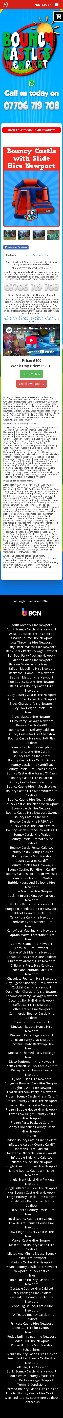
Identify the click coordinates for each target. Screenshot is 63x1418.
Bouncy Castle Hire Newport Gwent (31, 812)
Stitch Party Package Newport (31, 1380)
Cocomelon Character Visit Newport (31, 991)
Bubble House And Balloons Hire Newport (31, 884)
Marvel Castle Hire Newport (31, 1240)
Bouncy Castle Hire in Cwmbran (31, 782)
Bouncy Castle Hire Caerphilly (31, 747)
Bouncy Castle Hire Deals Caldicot (31, 769)
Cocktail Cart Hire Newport (31, 987)
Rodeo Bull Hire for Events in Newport (31, 1330)
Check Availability (31, 384)
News (31, 1275)
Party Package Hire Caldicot (32, 1293)
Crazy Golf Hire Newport (31, 1022)
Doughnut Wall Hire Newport (31, 1088)
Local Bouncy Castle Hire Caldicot (31, 1219)
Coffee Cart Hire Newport (31, 1005)
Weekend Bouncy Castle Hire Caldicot (31, 1398)
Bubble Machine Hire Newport (32, 891)
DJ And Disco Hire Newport (31, 1079)
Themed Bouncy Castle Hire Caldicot (31, 1389)
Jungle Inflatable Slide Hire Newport (31, 1188)
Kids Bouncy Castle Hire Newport (31, 1192)
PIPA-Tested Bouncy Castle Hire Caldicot (31, 1317)
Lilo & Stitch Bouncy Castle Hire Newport (31, 1212)
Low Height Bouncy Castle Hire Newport (31, 1234)
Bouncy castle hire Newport (31, 808)
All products (12, 317)
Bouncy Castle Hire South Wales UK (31, 830)
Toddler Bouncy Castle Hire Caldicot (32, 1393)
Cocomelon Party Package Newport (31, 996)
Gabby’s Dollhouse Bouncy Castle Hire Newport (31, 1129)
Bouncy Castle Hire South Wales (32, 826)
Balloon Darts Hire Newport (31, 660)
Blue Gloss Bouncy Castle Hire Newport (31, 688)
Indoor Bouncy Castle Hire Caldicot (31, 1140)
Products (25, 317)
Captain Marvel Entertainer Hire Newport (31, 937)
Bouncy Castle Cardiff (31, 725)
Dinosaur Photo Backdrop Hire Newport (31, 1046)
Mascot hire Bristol (13, 319)
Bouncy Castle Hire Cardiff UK (31, 765)
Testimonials (51, 319)
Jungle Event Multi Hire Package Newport (31, 1181)
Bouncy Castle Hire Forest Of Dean (32, 773)
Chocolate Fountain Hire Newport (31, 978)
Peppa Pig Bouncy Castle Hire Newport (31, 1308)
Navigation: (43, 5)
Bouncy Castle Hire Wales (31, 834)
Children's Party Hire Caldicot (31, 965)
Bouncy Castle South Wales (31, 856)
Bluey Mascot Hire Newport (32, 717)
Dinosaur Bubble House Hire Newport (31, 1028)
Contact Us (32, 1402)
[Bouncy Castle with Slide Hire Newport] (31, 198)
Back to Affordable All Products (31, 130)
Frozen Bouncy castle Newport (31, 1105)
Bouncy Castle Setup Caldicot (31, 852)
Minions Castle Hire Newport (31, 1262)
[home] (5, 4)
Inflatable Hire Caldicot (31, 1149)
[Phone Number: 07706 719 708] (31, 106)
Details (11, 255)
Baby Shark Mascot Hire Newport (31, 647)
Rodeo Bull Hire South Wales (31, 1345)
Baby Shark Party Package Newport (31, 651)
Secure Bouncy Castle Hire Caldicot (31, 1354)
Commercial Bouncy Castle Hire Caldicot (31, 1015)
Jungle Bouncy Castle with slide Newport (31, 1173)
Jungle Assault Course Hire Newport (31, 1166)
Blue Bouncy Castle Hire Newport (31, 682)
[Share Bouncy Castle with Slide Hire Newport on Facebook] (31, 247)
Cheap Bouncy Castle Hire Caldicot (31, 957)
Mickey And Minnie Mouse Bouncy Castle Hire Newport (31, 1255)
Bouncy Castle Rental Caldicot (31, 847)
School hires (31, 1350)
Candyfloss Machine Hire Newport (31, 930)
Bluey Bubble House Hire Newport (31, 699)
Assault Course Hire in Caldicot (31, 634)
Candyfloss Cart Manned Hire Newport (31, 924)
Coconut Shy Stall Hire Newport (31, 1000)
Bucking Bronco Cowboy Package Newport (31, 898)
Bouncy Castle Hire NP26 (31, 817)
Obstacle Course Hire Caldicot (31, 1288)
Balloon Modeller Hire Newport (31, 664)
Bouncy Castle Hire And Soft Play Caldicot (31, 740)
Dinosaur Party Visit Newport (31, 1040)
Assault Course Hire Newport (31, 638)
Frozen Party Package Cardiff (31, 1122)
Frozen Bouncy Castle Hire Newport (31, 1101)
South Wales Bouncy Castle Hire (32, 1376)
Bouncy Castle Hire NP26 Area (31, 821)
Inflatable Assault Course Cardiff (31, 1144)
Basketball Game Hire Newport (31, 673)
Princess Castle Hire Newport (31, 1323)
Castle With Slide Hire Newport (31, 952)
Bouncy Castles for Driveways (31, 865)
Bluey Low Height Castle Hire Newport (31, 710)
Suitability (40, 255)
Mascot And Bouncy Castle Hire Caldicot (31, 1247)
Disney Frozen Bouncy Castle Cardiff (31, 1066)
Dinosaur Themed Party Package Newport (31, 1055)
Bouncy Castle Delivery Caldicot (31, 730)
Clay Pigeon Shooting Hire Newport (31, 983)
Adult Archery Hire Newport (31, 625)
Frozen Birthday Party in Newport (31, 1092)
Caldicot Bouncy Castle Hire (31, 913)
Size (25, 255)
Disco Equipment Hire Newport (31, 1061)
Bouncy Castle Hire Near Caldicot (31, 799)
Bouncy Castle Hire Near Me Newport (32, 804)
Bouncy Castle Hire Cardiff (31, 756)
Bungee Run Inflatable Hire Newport (31, 909)
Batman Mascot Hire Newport (31, 677)
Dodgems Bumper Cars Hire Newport (31, 1083)
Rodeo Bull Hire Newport (31, 1341)
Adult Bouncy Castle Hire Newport (31, 629)
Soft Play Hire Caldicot (31, 1367)
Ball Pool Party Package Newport (31, 655)
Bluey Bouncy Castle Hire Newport (31, 695)
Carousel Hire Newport (31, 948)
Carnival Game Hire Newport (31, 944)
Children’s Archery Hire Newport (31, 961)
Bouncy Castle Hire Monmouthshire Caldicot (31, 793)
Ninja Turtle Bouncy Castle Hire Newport (31, 1282)
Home (52, 317)
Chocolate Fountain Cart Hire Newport (31, 972)
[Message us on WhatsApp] (31, 83)
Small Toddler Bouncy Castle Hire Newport (31, 1360)
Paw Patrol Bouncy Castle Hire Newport (31, 1299)
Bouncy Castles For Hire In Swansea (31, 874)
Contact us (32, 321)
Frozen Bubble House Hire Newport (31, 1109)
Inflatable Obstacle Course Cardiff (31, 1153)
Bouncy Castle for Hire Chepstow (31, 734)
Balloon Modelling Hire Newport (31, 668)
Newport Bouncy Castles (31, 1271)
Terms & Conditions (33, 319)
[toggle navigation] (56, 4)
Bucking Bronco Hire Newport (31, 904)
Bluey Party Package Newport (31, 721)
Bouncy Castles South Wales (31, 878)
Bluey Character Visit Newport (32, 703)
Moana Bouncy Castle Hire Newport (31, 1267)
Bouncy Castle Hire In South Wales (31, 786)
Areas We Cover (39, 317)
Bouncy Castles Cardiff (31, 861)
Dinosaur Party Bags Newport (31, 1035)
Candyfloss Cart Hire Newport (31, 917)
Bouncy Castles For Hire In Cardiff (31, 869)
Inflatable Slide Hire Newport (31, 1162)
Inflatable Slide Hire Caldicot (31, 1157)
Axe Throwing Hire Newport (31, 642)
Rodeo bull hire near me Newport (31, 1336)
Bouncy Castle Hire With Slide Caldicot (31, 841)
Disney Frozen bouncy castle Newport (31, 1072)
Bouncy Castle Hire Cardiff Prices (31, 760)
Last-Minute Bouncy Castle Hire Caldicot (31, 1203)
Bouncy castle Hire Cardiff (31, 752)
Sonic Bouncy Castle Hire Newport (31, 1371)
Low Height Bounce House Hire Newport (31, 1225)
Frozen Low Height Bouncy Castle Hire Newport (31, 1116)
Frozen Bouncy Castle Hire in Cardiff (31, 1096)
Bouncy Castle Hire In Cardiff (31, 778)
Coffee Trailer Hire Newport (31, 1009)
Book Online (31, 374)
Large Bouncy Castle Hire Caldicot (31, 1197)
